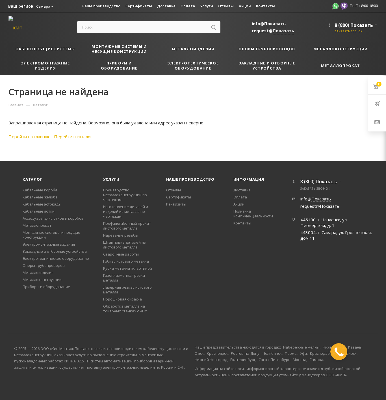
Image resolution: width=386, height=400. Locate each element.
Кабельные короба (40, 190)
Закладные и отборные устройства (55, 251)
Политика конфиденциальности (253, 214)
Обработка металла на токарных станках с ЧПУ (125, 308)
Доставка (242, 190)
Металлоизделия (38, 272)
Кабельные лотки (39, 211)
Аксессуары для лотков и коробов (53, 218)
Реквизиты (176, 204)
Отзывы (173, 190)
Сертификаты (178, 197)
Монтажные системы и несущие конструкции (51, 235)
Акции (238, 204)
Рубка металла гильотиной (127, 268)
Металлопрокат (37, 225)
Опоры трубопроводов (44, 265)
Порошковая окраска (122, 299)
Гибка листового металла (126, 261)
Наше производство (190, 179)
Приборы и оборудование (46, 286)
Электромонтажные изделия (49, 244)
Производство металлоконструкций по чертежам (125, 194)
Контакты (242, 223)
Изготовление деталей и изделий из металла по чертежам (125, 211)
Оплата (240, 197)
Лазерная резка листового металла (127, 290)
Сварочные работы (121, 254)
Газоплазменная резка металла (124, 278)
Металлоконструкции (42, 279)
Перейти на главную (29, 136)
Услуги (111, 179)
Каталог (33, 179)
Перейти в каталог (73, 136)
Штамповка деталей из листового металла (124, 245)
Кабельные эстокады (42, 204)
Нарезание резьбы (120, 235)
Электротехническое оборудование (56, 258)
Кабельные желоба (40, 197)
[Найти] (213, 27)
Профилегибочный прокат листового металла (127, 226)
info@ (269, 23)
